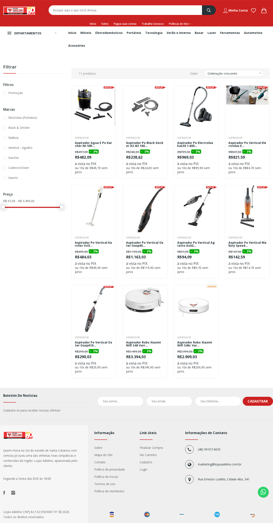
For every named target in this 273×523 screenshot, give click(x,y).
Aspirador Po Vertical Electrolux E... (247, 144)
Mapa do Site (103, 455)
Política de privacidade (109, 469)
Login (143, 469)
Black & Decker (19, 128)
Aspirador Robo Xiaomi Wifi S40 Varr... (143, 344)
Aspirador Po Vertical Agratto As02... (196, 244)
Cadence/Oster (18, 168)
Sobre (105, 24)
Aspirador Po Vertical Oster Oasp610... (93, 344)
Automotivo (253, 33)
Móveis (85, 33)
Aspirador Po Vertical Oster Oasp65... (144, 244)
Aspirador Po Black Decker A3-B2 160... (144, 144)
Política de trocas (106, 477)
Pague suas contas (125, 24)
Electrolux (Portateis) (22, 118)
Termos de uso (104, 484)
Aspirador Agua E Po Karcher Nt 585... (93, 144)
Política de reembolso (109, 491)
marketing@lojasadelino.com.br (219, 464)
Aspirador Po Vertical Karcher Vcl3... (93, 244)
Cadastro (146, 462)
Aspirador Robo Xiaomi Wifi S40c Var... (194, 344)
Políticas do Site (179, 24)
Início (93, 24)
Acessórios (76, 45)
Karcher (13, 158)
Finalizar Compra (151, 448)
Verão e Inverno (179, 33)
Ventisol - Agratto (20, 148)
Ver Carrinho (148, 455)
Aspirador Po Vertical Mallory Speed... (247, 244)
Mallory (13, 138)
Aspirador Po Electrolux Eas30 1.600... (195, 144)
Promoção (15, 93)
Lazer (212, 33)
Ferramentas (230, 33)
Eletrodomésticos (109, 33)
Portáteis (134, 33)
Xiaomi (13, 178)
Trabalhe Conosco (153, 24)
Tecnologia (154, 33)
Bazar (199, 33)
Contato (100, 462)
